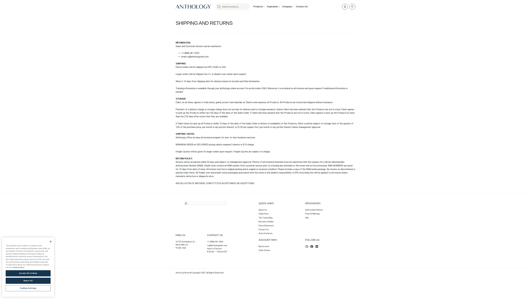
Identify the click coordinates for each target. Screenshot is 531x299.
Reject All (28, 281)
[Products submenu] (264, 6)
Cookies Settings (28, 288)
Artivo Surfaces (266, 233)
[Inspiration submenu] (279, 6)
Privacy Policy (18, 267)
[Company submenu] (293, 6)
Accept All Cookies (28, 273)
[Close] (51, 242)
